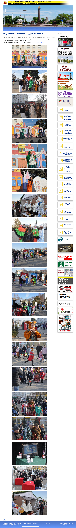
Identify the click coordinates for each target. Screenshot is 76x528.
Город (59, 28)
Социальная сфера (41, 28)
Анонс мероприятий (67, 125)
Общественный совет (67, 218)
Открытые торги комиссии (67, 160)
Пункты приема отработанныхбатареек (68, 232)
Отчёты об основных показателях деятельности (67, 117)
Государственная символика (67, 109)
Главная (6, 28)
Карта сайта (48, 523)
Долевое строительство (67, 184)
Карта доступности (67, 191)
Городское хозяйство (28, 28)
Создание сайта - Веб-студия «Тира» (66, 523)
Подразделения (52, 28)
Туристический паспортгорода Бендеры (67, 132)
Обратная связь (67, 28)
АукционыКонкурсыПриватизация (67, 146)
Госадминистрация (15, 28)
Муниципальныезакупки (67, 139)
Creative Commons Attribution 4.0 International (30, 526)
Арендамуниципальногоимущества (67, 153)
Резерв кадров (67, 197)
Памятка (67, 177)
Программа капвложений (67, 211)
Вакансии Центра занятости (67, 205)
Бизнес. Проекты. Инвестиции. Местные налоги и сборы (67, 169)
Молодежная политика (67, 225)
